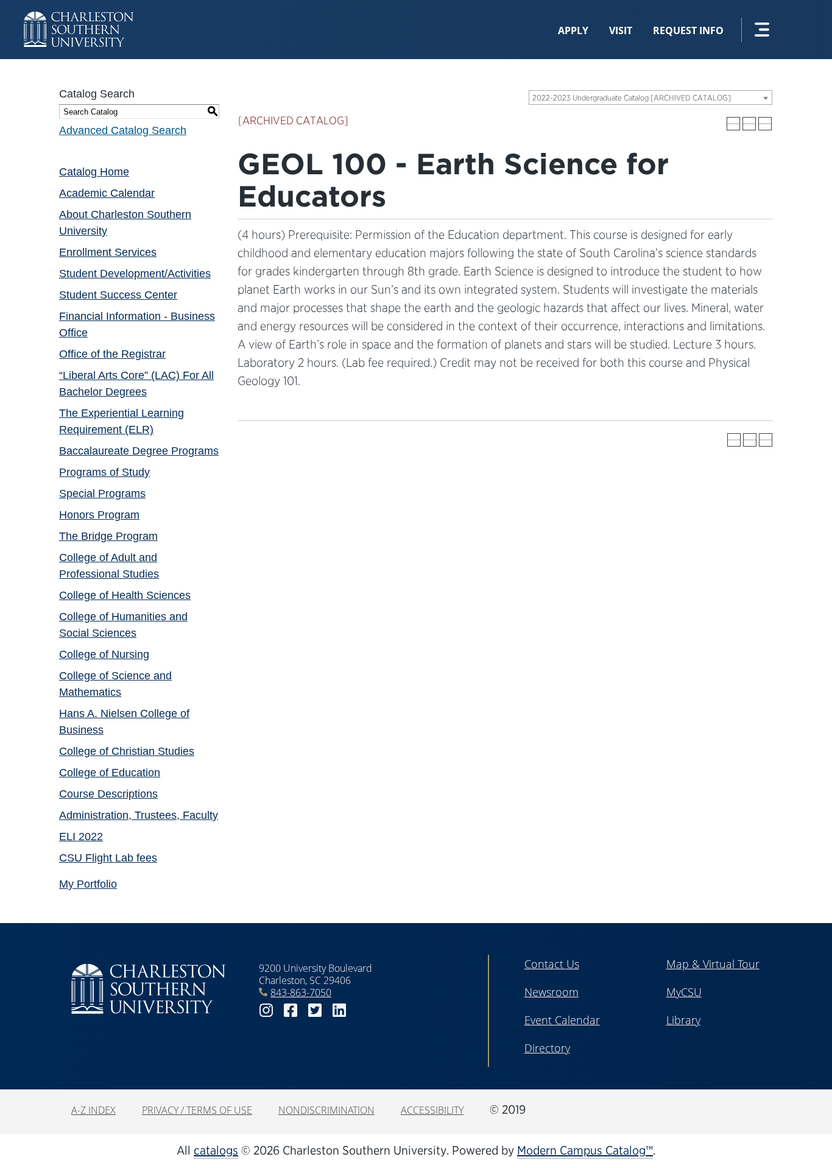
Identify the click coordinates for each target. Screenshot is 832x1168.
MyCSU (684, 992)
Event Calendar (562, 1020)
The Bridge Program (108, 536)
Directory (547, 1048)
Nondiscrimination (326, 1110)
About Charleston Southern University (125, 222)
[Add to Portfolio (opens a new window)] (733, 123)
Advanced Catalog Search (122, 130)
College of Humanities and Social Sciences (123, 625)
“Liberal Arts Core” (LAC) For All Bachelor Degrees (136, 383)
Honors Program (99, 515)
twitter (315, 1010)
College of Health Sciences (125, 595)
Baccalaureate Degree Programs (139, 451)
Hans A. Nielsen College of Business (124, 721)
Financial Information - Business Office (137, 324)
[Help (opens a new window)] (765, 123)
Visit (620, 30)
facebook (290, 1010)
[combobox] (650, 97)
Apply (573, 30)
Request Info (688, 30)
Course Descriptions (108, 794)
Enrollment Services (108, 252)
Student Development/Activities (135, 273)
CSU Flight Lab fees (108, 858)
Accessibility (432, 1110)
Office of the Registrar (112, 354)
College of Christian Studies (126, 751)
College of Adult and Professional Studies (109, 565)
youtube (363, 1010)
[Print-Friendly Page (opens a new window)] (749, 123)
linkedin (339, 1010)
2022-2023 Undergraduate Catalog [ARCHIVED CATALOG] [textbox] (631, 97)
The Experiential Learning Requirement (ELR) (121, 421)
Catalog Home (94, 172)
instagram (266, 1010)
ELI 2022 (81, 836)
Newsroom (551, 992)
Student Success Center (118, 295)
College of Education (109, 772)
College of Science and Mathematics (115, 684)
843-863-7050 (300, 992)
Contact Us (551, 964)
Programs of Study (104, 472)
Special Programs (102, 493)
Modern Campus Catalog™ (585, 1150)
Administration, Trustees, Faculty (138, 815)
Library (683, 1020)
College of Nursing (104, 654)
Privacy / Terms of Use (197, 1110)
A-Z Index (93, 1110)
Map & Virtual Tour (713, 964)
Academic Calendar (107, 193)
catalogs (216, 1150)
